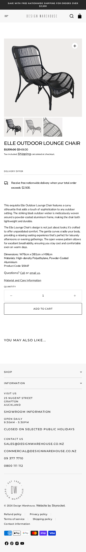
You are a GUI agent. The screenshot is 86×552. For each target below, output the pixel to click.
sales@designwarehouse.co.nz (34, 444)
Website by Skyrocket (50, 505)
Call (22, 273)
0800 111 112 (13, 466)
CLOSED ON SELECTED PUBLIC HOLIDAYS (39, 429)
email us (35, 273)
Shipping (24, 154)
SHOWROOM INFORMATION (27, 412)
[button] (6, 16)
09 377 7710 (13, 458)
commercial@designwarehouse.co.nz (40, 451)
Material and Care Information (22, 280)
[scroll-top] (77, 543)
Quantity (10, 286)
